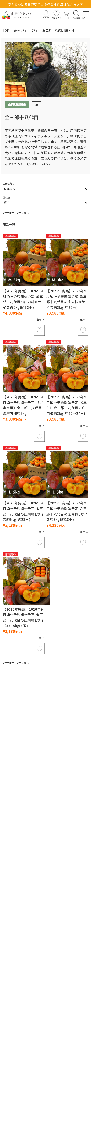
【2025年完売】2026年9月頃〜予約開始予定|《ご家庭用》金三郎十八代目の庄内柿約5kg (23, 405)
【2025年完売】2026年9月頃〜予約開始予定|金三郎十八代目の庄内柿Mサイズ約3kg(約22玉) (66, 299)
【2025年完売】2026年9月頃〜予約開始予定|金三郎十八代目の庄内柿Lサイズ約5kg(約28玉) (23, 511)
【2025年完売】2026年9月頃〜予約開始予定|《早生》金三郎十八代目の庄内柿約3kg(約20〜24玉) (66, 405)
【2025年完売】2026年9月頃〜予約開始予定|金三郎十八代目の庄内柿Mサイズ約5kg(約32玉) (23, 299)
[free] (26, 262)
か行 (34, 30)
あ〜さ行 (20, 30)
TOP (6, 30)
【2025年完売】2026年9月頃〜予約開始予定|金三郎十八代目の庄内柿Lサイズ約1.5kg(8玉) (23, 617)
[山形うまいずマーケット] (17, 15)
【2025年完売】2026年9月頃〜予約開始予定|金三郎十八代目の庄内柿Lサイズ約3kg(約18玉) (67, 511)
